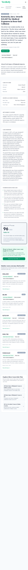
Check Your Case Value (13, 258)
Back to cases (5, 50)
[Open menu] (25, 2)
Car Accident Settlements (8, 7)
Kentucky (19, 7)
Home (2, 7)
